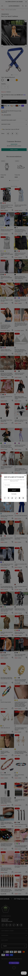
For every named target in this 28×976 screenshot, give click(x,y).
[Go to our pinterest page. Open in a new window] (23, 498)
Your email (7, 485)
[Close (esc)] (25, 475)
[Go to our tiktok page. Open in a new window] (15, 498)
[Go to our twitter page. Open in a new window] (12, 498)
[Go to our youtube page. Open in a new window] (19, 498)
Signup (14, 490)
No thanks (14, 494)
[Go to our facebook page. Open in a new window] (4, 498)
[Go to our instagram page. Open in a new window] (8, 498)
